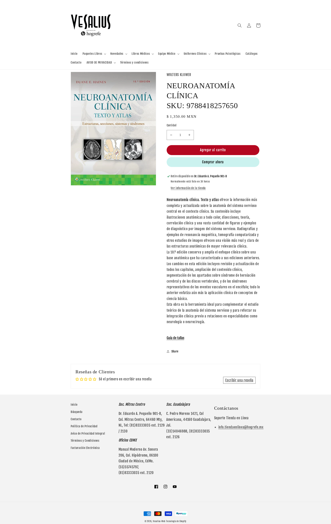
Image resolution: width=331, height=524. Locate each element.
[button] (94, 53)
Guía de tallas (175, 338)
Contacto (76, 419)
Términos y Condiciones (85, 440)
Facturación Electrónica (85, 448)
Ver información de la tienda (188, 188)
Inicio (74, 404)
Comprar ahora (213, 162)
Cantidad (172, 125)
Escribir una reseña (239, 380)
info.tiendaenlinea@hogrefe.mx (241, 427)
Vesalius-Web (159, 521)
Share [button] (175, 351)
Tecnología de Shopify (176, 521)
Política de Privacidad (84, 426)
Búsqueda (76, 412)
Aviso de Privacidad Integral (88, 433)
